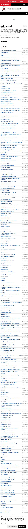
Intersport (2, 509)
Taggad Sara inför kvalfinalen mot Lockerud (9, 220)
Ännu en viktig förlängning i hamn (7, 194)
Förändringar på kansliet (5, 386)
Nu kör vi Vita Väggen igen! (6, 321)
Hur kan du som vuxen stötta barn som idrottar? (9, 465)
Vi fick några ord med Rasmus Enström (8, 249)
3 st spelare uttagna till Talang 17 (7, 172)
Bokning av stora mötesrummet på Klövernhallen (10, 452)
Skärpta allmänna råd (4, 380)
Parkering (2, 461)
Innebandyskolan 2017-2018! (6, 487)
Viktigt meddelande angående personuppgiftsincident (11, 99)
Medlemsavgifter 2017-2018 (6, 488)
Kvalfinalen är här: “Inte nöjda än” (7, 222)
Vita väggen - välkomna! (5, 241)
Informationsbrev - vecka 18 (6, 417)
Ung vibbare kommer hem (5, 184)
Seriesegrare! (3, 454)
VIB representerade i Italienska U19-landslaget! (9, 94)
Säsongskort (3, 48)
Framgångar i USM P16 (5, 314)
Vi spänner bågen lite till (5, 152)
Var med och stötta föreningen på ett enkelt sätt (9, 156)
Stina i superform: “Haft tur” (6, 217)
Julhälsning (3, 373)
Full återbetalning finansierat (6, 408)
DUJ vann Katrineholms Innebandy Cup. (8, 310)
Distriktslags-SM (4, 154)
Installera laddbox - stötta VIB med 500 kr (8, 181)
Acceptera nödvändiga (12, 526)
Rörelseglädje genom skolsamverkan (8, 188)
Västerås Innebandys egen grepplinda (8, 446)
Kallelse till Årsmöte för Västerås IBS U (8, 494)
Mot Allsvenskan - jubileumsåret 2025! (8, 147)
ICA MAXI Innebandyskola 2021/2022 (7, 342)
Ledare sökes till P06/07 (5, 353)
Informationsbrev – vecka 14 (6, 424)
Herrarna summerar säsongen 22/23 (7, 211)
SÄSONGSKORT (3, 86)
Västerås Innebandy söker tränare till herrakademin (10, 466)
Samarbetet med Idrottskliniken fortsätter (8, 50)
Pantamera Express (4, 276)
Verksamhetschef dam (5, 392)
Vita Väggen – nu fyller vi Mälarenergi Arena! (9, 341)
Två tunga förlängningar (5, 119)
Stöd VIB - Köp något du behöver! (7, 415)
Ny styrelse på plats (4, 399)
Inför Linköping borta (4, 243)
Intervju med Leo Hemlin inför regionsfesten (9, 145)
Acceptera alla (22, 526)
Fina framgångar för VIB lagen (6, 463)
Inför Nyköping (3, 263)
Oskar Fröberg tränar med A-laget (7, 169)
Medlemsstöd (3, 401)
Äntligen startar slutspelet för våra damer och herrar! (10, 318)
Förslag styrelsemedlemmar (6, 357)
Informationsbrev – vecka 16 (6, 420)
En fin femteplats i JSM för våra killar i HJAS (9, 137)
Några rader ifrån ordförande (6, 95)
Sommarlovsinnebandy (5, 364)
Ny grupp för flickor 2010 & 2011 (7, 507)
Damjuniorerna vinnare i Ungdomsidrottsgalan (9, 371)
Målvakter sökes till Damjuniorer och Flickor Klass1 (10, 108)
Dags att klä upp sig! (4, 269)
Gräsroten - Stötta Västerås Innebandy (8, 82)
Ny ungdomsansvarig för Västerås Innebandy (9, 97)
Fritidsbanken (3, 505)
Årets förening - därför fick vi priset (7, 149)
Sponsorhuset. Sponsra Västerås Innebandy (9, 472)
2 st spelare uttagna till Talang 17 (7, 271)
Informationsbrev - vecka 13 (6, 426)
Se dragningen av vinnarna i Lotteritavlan (8, 367)
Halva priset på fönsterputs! (6, 63)
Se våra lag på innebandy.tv (6, 274)
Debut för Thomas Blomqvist (6, 231)
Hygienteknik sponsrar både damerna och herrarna (10, 290)
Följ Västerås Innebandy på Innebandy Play (8, 80)
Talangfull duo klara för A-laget (6, 201)
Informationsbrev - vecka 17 (6, 419)
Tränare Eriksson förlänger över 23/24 (8, 254)
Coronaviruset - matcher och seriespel (8, 434)
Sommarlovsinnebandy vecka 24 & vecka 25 (9, 359)
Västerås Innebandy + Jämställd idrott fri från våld (10, 70)
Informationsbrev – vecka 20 (6, 411)
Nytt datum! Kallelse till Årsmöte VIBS (7, 477)
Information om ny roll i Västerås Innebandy (9, 443)
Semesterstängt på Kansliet (6, 468)
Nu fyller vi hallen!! (4, 215)
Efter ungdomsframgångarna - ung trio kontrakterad (10, 323)
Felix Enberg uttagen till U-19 (6, 307)
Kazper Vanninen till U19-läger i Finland (8, 305)
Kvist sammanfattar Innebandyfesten (7, 207)
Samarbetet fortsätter (5, 52)
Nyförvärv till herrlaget (5, 190)
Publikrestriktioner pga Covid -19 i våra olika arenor (10, 331)
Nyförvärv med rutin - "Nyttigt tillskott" (8, 186)
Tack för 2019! (3, 444)
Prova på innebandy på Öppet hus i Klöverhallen (9, 285)
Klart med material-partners (6, 117)
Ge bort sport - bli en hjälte (5, 337)
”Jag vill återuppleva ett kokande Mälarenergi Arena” (10, 110)
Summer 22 (3, 292)
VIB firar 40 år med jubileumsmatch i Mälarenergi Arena (11, 71)
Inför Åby (2, 247)
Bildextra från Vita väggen (5, 161)
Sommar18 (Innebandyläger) (6, 481)
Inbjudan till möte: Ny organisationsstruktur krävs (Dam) (11, 413)
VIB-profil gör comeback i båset (6, 138)
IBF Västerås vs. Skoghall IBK (6, 501)
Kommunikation (3, 394)
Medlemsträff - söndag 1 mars (6, 439)
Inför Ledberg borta (4, 267)
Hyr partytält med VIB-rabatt (6, 199)
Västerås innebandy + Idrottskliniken (7, 282)
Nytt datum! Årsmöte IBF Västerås (7, 476)
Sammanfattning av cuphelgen (6, 496)
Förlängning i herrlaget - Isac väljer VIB (8, 197)
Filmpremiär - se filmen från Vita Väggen (8, 160)
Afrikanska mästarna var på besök (7, 121)
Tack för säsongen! (4, 474)
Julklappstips (3, 376)
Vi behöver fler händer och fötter (7, 78)
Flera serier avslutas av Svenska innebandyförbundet (10, 369)
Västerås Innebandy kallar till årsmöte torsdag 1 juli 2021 (11, 355)
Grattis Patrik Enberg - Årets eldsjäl (7, 174)
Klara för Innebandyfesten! (5, 229)
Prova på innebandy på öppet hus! (7, 296)
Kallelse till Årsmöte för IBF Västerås (7, 492)
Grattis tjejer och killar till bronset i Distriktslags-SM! (10, 339)
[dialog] (14, 521)
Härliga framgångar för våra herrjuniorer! (8, 348)
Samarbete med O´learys (5, 88)
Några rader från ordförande (6, 101)
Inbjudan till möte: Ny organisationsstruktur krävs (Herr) (11, 409)
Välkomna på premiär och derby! (7, 262)
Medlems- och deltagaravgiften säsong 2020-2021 (10, 398)
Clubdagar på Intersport (5, 73)
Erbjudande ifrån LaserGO (5, 300)
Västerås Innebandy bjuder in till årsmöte (8, 57)
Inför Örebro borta (4, 258)
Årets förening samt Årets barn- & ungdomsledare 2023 (11, 150)
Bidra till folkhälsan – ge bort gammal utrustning (10, 375)
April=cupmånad (6, 26)
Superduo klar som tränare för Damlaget (8, 125)
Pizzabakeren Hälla (4, 483)
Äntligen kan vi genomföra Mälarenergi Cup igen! (10, 325)
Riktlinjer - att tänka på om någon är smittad (9, 382)
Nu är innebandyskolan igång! (6, 485)
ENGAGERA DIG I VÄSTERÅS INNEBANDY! (8, 128)
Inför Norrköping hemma (5, 167)
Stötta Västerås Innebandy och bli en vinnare (9, 378)
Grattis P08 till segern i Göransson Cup (8, 344)
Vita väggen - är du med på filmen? (7, 103)
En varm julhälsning (4, 68)
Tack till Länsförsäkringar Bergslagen (7, 256)
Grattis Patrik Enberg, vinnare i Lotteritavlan (9, 365)
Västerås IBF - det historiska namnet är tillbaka (9, 123)
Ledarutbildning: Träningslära (6, 448)
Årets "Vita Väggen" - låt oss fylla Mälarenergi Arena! (10, 245)
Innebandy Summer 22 (5, 298)
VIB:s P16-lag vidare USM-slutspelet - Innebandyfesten (11, 330)
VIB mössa (3, 459)
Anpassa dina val (4, 523)
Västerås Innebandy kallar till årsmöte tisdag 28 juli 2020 (11, 403)
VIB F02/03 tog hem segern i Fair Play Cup (8, 499)
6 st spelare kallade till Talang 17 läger (8, 319)
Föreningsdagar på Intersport (6, 346)
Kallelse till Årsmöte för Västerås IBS (7, 490)
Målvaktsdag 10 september (6, 183)
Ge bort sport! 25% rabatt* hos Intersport (8, 238)
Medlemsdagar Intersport (5, 316)
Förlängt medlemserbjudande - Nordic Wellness (9, 58)
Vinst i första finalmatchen (5, 218)
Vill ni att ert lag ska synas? (6, 510)
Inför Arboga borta (4, 252)
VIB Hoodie (3, 457)
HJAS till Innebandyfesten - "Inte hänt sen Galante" (10, 209)
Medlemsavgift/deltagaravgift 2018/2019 (8, 470)
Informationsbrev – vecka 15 (6, 422)
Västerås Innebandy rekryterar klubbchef (8, 176)
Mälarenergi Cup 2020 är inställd (7, 431)
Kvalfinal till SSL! (4, 224)
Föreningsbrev (3, 503)
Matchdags (3, 280)
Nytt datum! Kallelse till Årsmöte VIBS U (8, 479)
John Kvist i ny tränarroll (5, 441)
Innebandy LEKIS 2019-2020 (6, 450)
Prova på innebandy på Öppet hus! (7, 112)
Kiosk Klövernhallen (4, 396)
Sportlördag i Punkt (4, 228)
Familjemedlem (3, 390)
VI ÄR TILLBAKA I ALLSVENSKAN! (7, 92)
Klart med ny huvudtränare (5, 163)
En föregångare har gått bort (6, 265)
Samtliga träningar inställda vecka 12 (7, 432)
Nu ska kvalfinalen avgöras (6, 213)
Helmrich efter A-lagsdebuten (6, 240)
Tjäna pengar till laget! (5, 512)
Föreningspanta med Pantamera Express (8, 195)
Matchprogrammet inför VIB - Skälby (7, 260)
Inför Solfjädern (3, 251)
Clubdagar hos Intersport (5, 226)
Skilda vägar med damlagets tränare (7, 165)
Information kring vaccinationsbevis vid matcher (9, 335)
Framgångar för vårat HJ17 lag (6, 308)
